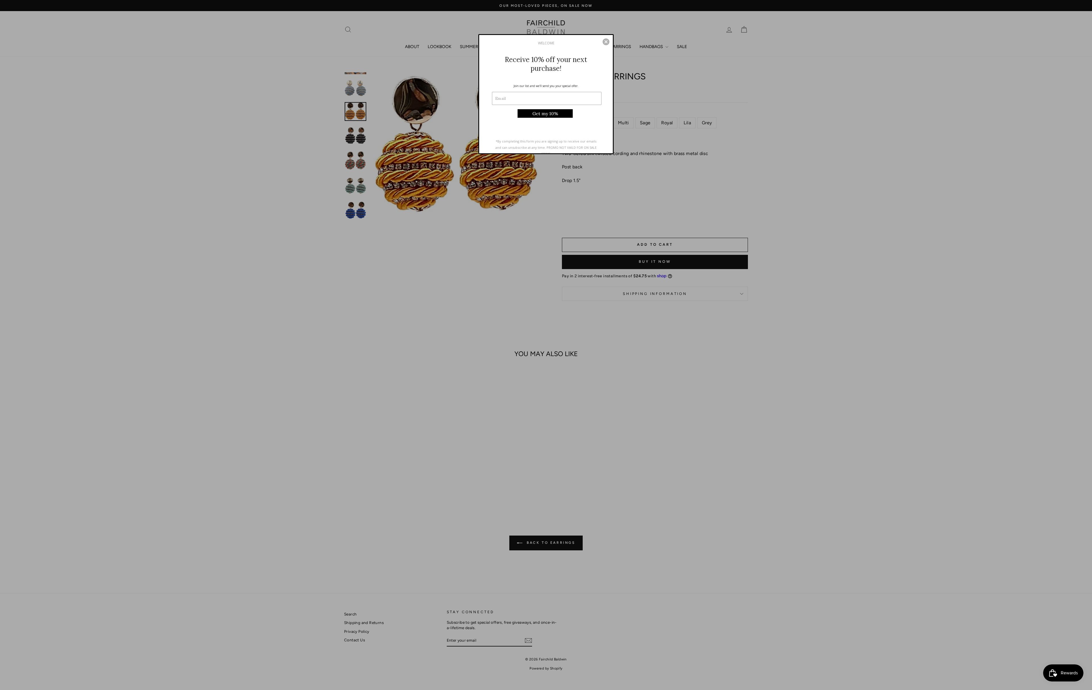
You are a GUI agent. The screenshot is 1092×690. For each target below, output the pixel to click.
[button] (606, 41)
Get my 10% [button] (545, 113)
